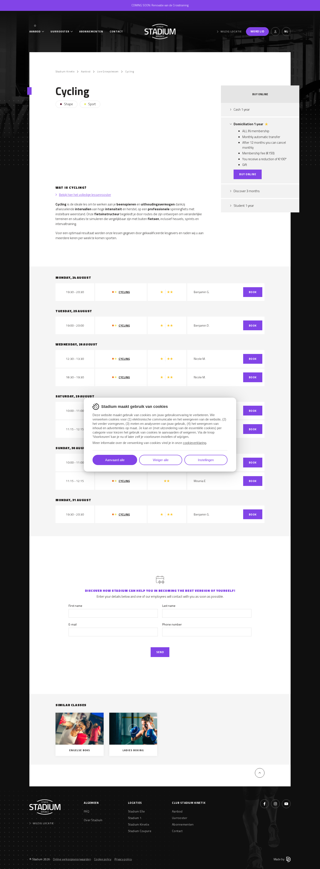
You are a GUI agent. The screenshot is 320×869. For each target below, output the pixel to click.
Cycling (129, 71)
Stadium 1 (135, 818)
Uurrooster (60, 31)
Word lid (257, 31)
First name (75, 605)
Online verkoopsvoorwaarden (72, 859)
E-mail (73, 624)
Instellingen (206, 460)
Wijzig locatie (231, 31)
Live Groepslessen (108, 71)
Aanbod (35, 31)
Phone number (172, 624)
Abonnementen (91, 31)
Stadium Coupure (140, 831)
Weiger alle (160, 460)
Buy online (247, 174)
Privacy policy (123, 859)
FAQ (86, 811)
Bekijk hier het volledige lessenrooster (85, 194)
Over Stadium (93, 820)
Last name (168, 605)
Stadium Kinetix (65, 71)
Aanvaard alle (115, 460)
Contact (116, 31)
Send (160, 652)
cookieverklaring (194, 443)
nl (286, 31)
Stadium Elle (136, 811)
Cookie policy (102, 859)
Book (253, 292)
